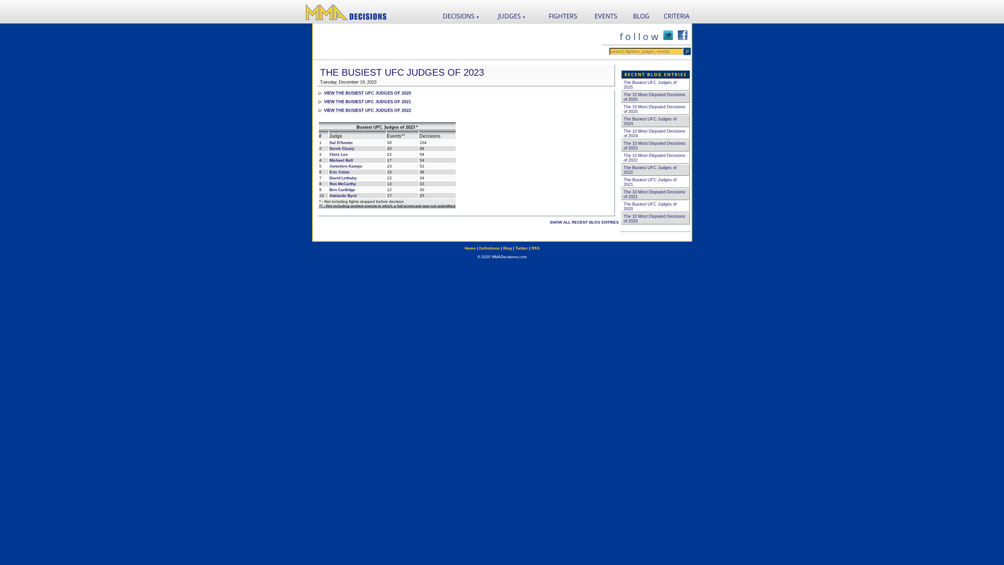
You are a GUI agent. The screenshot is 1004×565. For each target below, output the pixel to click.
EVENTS (606, 16)
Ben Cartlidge (342, 190)
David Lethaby (343, 178)
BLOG (641, 16)
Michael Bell (341, 160)
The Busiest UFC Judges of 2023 (402, 72)
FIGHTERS (563, 16)
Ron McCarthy (342, 184)
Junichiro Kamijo (345, 166)
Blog (507, 248)
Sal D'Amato (341, 142)
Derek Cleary (342, 148)
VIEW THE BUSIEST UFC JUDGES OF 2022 (367, 110)
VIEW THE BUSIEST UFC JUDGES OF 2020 (367, 93)
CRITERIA (676, 16)
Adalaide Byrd (342, 195)
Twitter (521, 248)
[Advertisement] (457, 41)
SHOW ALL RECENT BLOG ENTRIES (584, 222)
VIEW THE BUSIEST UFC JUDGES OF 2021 (367, 101)
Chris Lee (338, 154)
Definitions (489, 248)
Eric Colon (339, 172)
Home (470, 248)
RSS (535, 248)
